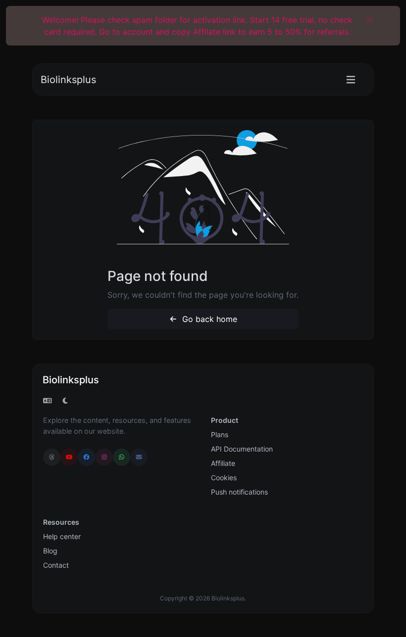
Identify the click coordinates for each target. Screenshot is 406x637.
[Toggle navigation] (350, 80)
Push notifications (239, 492)
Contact (56, 565)
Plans (219, 434)
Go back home (208, 319)
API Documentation (242, 449)
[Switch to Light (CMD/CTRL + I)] (65, 400)
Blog (50, 550)
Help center (62, 536)
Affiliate (223, 463)
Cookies (224, 477)
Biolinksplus (68, 80)
